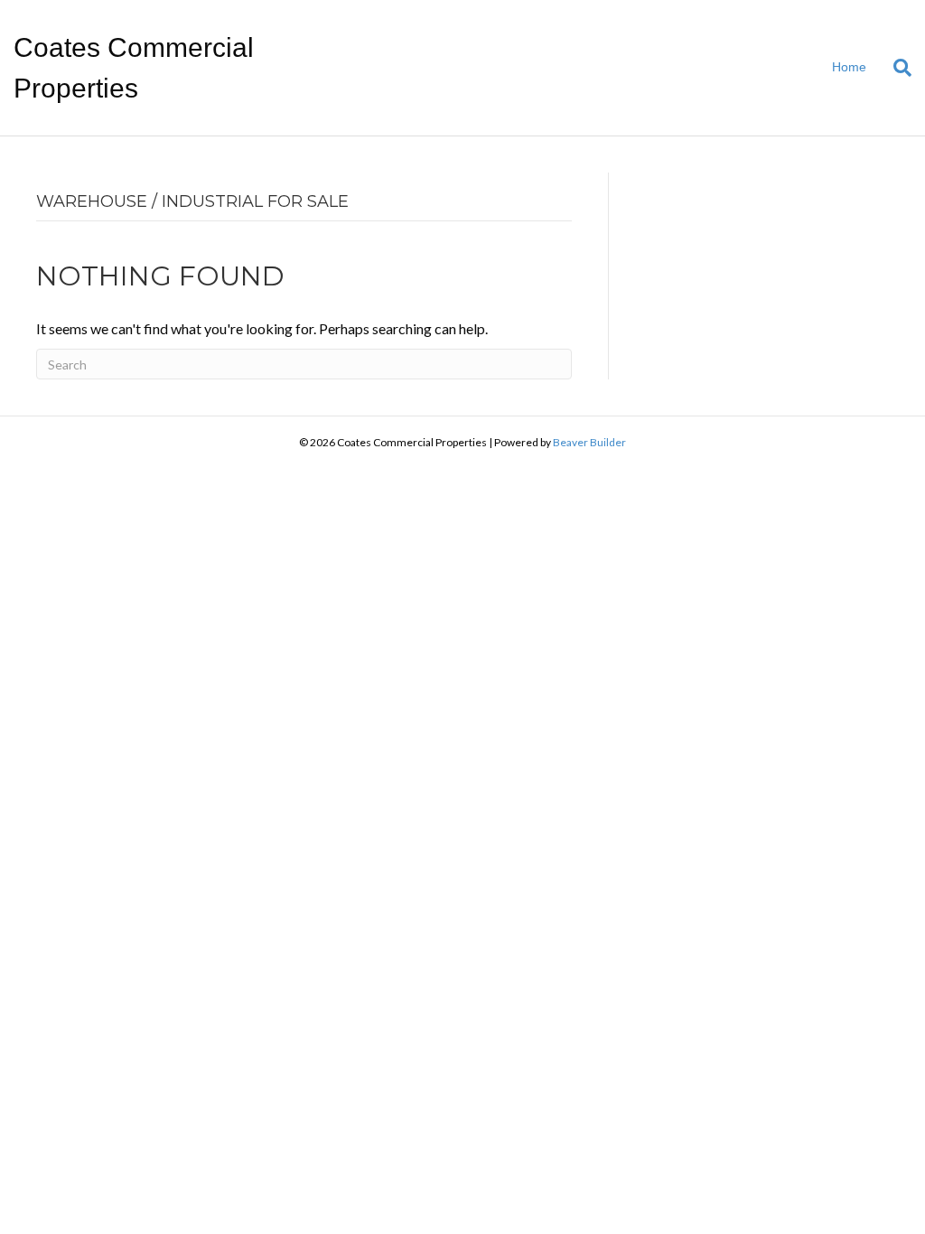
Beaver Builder (589, 442)
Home (849, 67)
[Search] (895, 68)
